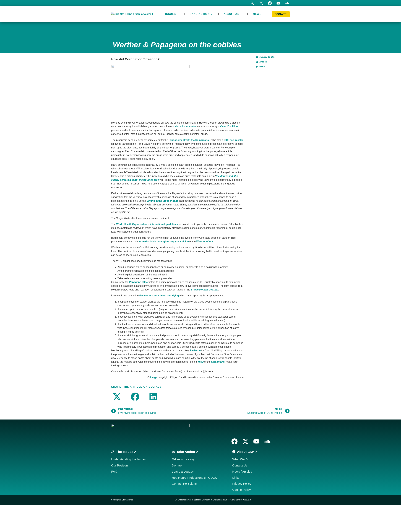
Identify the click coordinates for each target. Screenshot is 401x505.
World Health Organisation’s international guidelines (147, 224)
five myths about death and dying (159, 295)
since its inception (186, 126)
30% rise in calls (233, 140)
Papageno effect (138, 282)
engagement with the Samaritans (189, 140)
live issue (195, 350)
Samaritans (218, 361)
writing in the (162, 200)
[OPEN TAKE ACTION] (211, 14)
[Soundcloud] (267, 441)
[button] (252, 3)
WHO (201, 361)
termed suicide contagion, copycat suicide (163, 241)
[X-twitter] (261, 3)
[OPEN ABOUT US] (241, 14)
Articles (263, 62)
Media (262, 66)
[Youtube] (278, 3)
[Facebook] (270, 3)
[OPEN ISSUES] (178, 14)
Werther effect (204, 241)
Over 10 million (229, 126)
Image (153, 377)
